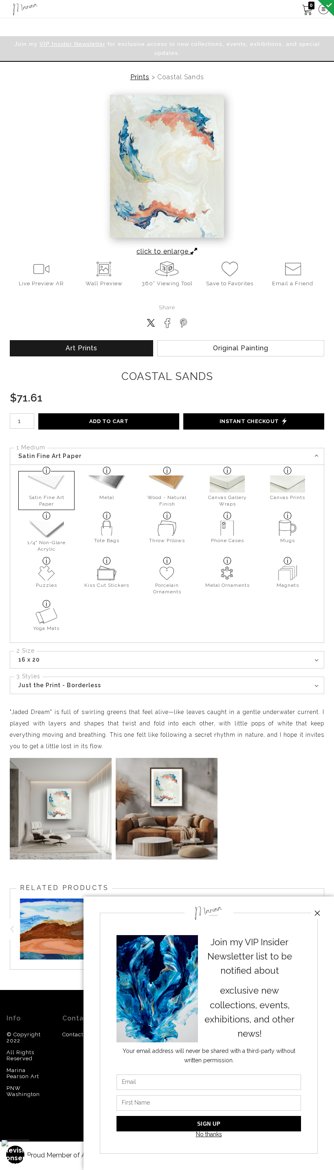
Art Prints (81, 348)
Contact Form (81, 1034)
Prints (139, 77)
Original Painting (240, 348)
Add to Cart (109, 421)
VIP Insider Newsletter (72, 44)
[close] (317, 913)
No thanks (209, 1134)
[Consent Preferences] (15, 1155)
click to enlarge (163, 251)
